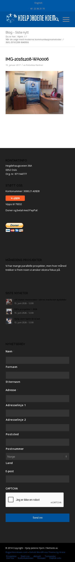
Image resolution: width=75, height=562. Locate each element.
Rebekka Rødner (34, 65)
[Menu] (64, 19)
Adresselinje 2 (16, 419)
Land (9, 463)
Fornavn (12, 367)
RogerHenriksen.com (17, 552)
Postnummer (15, 449)
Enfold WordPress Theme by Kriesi (47, 552)
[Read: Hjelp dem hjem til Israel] (9, 320)
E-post (10, 471)
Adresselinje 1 (16, 405)
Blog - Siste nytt (17, 32)
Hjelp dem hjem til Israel (27, 318)
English (38, 2)
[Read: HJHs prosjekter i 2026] (9, 311)
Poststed (12, 434)
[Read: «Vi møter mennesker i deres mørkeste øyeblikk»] (9, 301)
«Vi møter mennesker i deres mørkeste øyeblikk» (40, 299)
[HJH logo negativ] (31, 19)
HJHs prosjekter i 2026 (25, 309)
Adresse (12, 390)
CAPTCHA (12, 488)
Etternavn (13, 382)
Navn (10, 351)
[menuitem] (38, 3)
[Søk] (55, 19)
